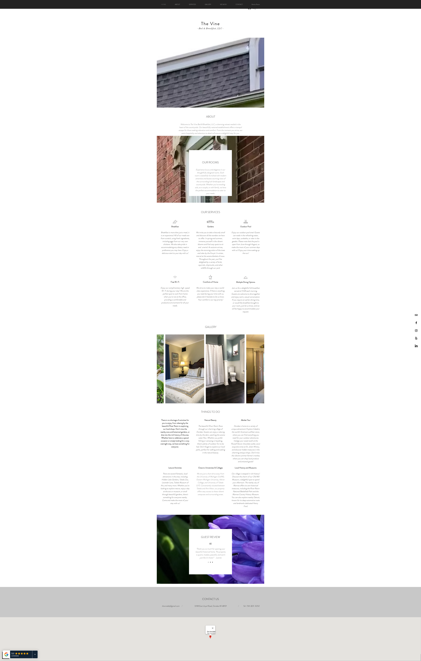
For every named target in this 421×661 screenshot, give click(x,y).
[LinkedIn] (416, 346)
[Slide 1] (208, 562)
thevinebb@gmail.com (170, 606)
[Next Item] (260, 369)
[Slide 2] (210, 562)
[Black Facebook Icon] (416, 322)
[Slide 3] (212, 562)
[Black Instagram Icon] (416, 330)
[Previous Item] (160, 369)
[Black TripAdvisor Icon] (416, 315)
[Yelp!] (416, 338)
